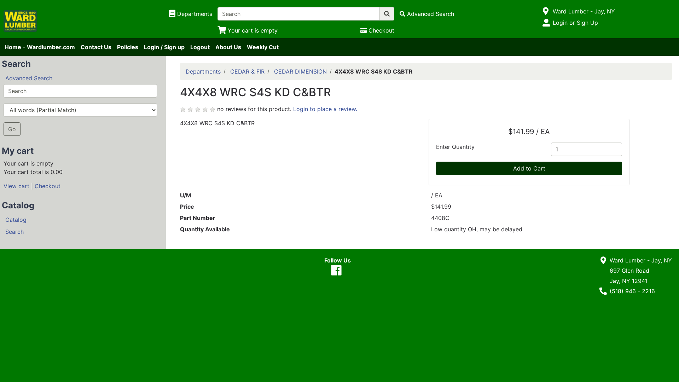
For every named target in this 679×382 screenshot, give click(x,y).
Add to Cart (529, 168)
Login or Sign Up (575, 22)
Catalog (16, 219)
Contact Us (96, 47)
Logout (200, 47)
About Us (228, 47)
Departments (203, 71)
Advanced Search (28, 78)
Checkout (47, 186)
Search (14, 231)
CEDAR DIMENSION (300, 71)
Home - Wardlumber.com (40, 47)
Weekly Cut (263, 47)
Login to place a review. (325, 108)
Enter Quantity (455, 146)
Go (12, 129)
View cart (16, 186)
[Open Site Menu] (546, 11)
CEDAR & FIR (247, 71)
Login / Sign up (164, 47)
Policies (127, 47)
